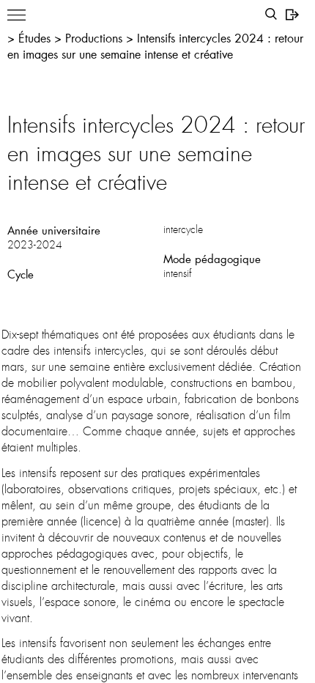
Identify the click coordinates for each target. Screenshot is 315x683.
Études (36, 37)
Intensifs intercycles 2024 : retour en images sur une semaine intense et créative (155, 46)
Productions (95, 37)
